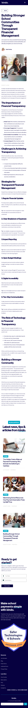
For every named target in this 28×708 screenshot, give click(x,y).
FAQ (2, 682)
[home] (5, 2)
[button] (25, 2)
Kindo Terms (4, 663)
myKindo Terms (4, 666)
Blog (2, 661)
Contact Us (3, 688)
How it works (4, 677)
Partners (3, 685)
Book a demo (4, 680)
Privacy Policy (4, 669)
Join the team (4, 658)
